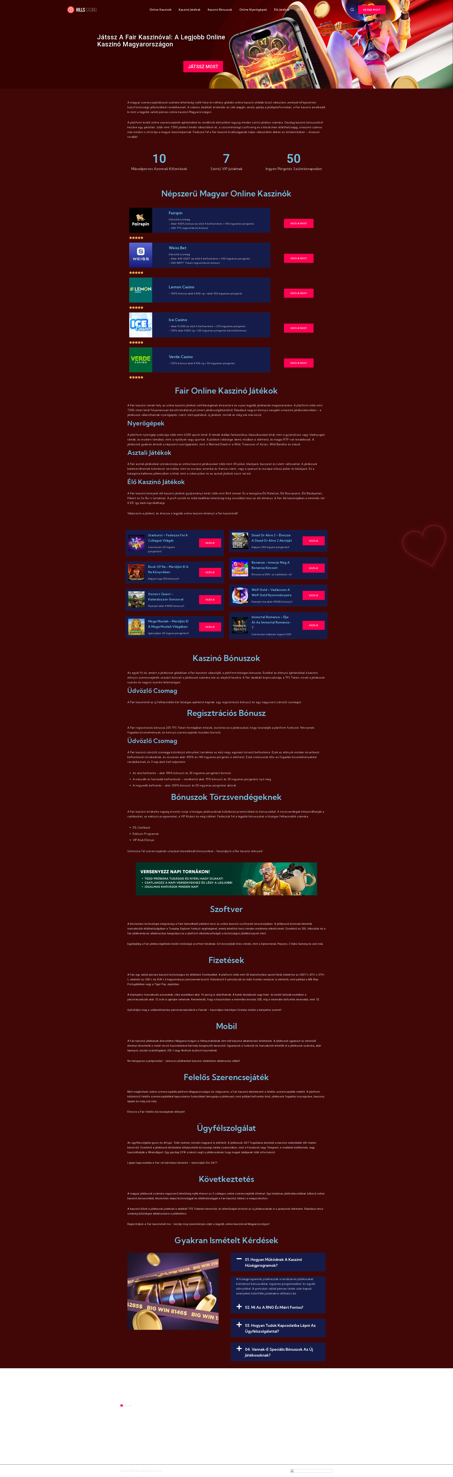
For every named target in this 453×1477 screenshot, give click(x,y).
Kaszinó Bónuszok (220, 9)
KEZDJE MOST (372, 9)
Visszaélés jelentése (215, 1424)
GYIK (300, 9)
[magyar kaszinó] (85, 9)
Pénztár (207, 1417)
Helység (256, 1438)
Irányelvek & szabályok (266, 1410)
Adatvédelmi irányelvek (267, 1417)
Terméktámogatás (214, 1410)
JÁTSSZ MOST (203, 66)
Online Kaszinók (161, 9)
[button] (278, 1262)
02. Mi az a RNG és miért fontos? (274, 1307)
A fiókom (257, 1431)
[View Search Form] (352, 10)
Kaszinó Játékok (190, 9)
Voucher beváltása (214, 1431)
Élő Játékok (282, 9)
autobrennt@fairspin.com (137, 1410)
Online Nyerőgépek (253, 9)
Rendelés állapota (214, 1438)
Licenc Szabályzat (263, 1424)
